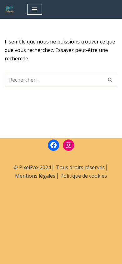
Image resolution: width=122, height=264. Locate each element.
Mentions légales (35, 175)
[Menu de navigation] (34, 9)
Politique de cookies (83, 175)
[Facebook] (53, 145)
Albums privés (18, 209)
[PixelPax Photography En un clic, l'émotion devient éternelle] (11, 9)
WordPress (86, 188)
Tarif (7, 257)
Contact (11, 217)
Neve (29, 188)
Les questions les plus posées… (38, 233)
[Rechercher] (110, 80)
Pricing (10, 249)
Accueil (10, 201)
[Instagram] (68, 145)
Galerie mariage (20, 225)
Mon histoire (17, 241)
